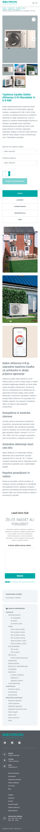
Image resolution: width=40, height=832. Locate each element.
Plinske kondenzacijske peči (19, 658)
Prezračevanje (12, 692)
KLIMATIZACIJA (10, 686)
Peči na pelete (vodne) (18, 629)
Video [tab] (20, 220)
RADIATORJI (12, 672)
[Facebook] (4, 742)
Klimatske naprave (14, 689)
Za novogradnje (15, 618)
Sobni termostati (13, 718)
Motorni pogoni (13, 712)
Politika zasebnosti (14, 807)
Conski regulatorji (13, 703)
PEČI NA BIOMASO (13, 646)
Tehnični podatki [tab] (20, 207)
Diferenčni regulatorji (15, 701)
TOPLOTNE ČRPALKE (14, 615)
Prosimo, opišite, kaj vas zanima (20, 545)
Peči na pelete (15, 652)
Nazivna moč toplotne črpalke (12, 147)
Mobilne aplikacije (13, 783)
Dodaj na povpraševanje (15, 181)
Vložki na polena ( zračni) (18, 644)
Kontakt (10, 801)
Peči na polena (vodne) (18, 635)
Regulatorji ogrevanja (15, 706)
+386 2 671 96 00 (13, 761)
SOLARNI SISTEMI (13, 664)
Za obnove (14, 621)
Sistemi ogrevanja (13, 773)
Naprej (20, 575)
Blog (9, 789)
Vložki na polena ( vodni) (18, 641)
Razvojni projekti (13, 804)
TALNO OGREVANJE (14, 684)
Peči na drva (14, 649)
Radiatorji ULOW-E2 (17, 681)
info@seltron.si (12, 767)
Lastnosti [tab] (20, 200)
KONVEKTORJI (12, 661)
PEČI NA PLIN (12, 655)
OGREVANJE (9, 612)
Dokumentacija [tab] (20, 213)
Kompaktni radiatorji (17, 675)
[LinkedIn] (12, 742)
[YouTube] (19, 742)
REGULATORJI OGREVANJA (14, 698)
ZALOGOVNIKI (12, 669)
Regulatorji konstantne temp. (17, 709)
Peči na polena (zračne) (18, 638)
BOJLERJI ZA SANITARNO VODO (18, 666)
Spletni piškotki (12, 811)
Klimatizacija (12, 776)
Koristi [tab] (20, 193)
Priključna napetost (9, 158)
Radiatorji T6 (15, 678)
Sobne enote (12, 715)
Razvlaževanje (12, 695)
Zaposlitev (11, 798)
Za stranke (11, 786)
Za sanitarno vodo (16, 624)
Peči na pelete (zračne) (18, 632)
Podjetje (10, 795)
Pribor (10, 721)
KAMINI (10, 626)
